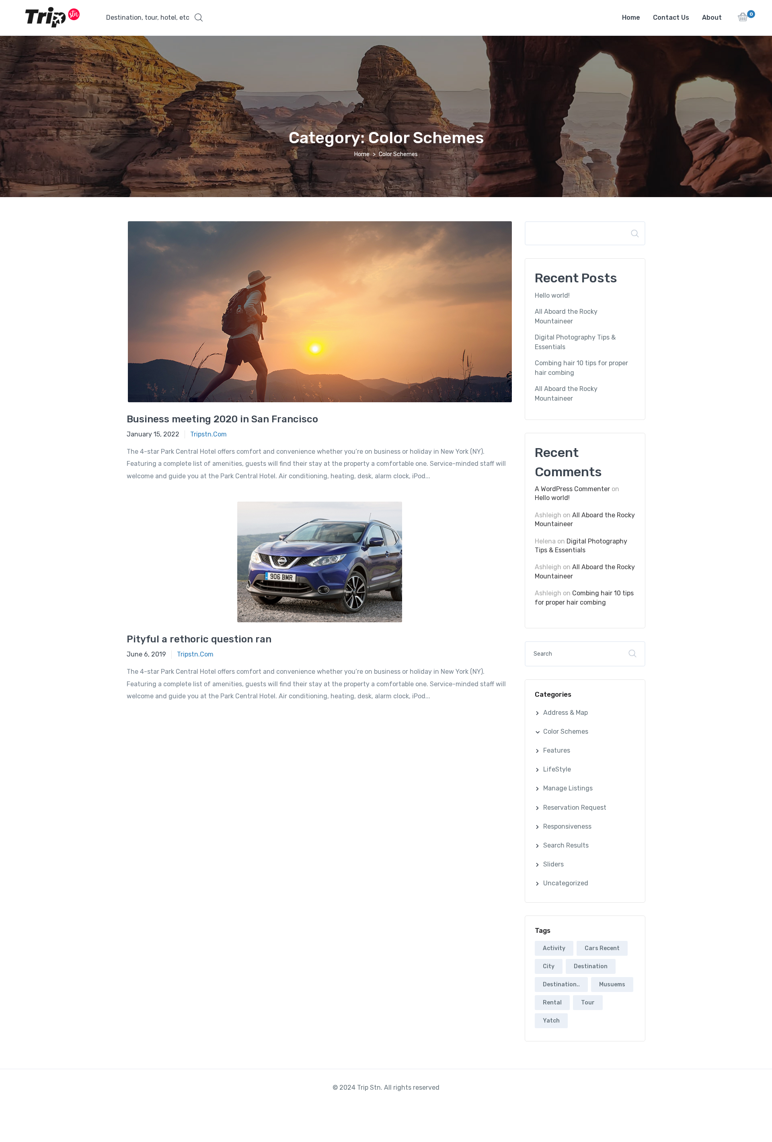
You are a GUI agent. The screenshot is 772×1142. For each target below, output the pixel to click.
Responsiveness (567, 826)
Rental (552, 1002)
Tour (588, 1002)
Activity (554, 948)
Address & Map (565, 712)
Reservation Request (574, 807)
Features (556, 750)
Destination (591, 966)
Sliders (553, 864)
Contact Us (671, 17)
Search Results (566, 845)
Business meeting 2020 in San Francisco (222, 419)
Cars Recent (602, 948)
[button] (154, 18)
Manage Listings (568, 788)
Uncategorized (565, 883)
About (712, 17)
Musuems (612, 984)
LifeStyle (557, 769)
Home (631, 17)
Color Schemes (565, 731)
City (548, 966)
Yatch (551, 1020)
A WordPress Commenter (572, 489)
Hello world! (552, 295)
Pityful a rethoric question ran (199, 639)
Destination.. (561, 984)
